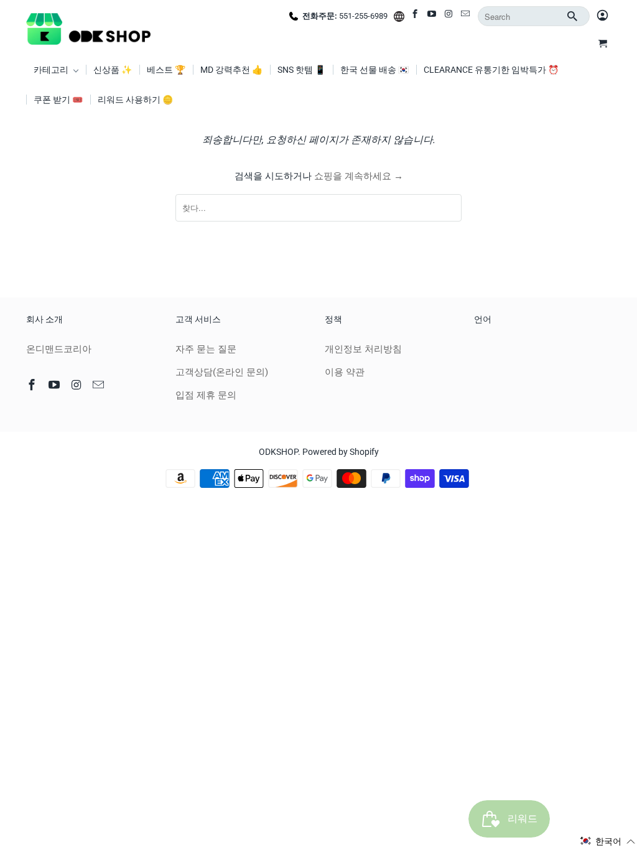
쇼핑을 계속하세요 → (358, 176)
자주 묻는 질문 (205, 349)
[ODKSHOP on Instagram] (449, 16)
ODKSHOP (278, 452)
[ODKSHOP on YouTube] (432, 16)
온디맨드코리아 (58, 349)
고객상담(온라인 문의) (221, 372)
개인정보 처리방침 (363, 349)
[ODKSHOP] (88, 27)
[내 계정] (602, 16)
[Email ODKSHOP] (466, 16)
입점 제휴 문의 (205, 395)
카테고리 (52, 70)
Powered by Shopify (340, 452)
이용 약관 (345, 372)
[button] (608, 841)
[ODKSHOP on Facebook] (416, 16)
